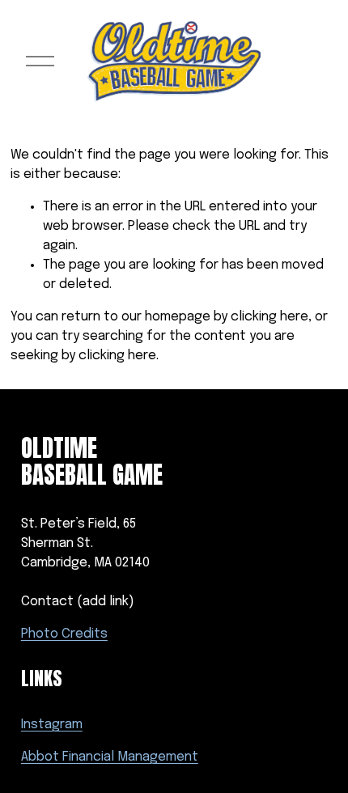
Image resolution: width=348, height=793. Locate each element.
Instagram (52, 725)
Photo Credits (64, 634)
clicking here (269, 317)
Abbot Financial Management (109, 757)
